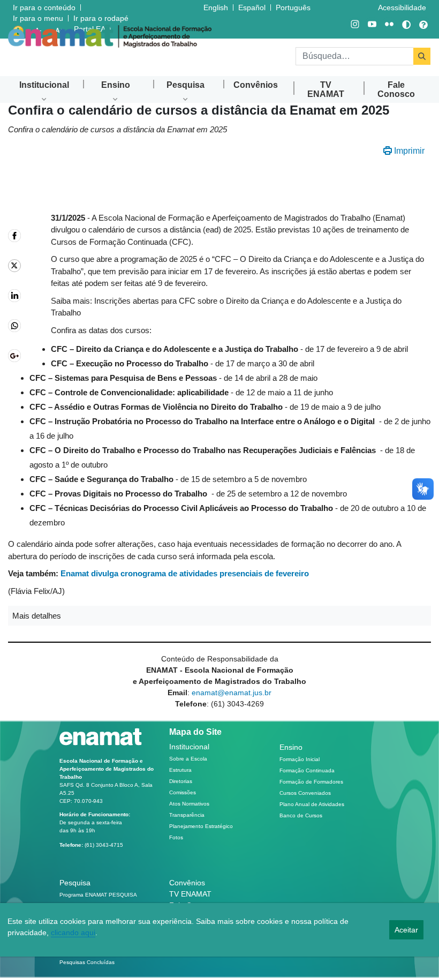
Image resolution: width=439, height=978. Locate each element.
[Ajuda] (423, 24)
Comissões (182, 792)
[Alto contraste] (406, 24)
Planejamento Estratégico (201, 826)
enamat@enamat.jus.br (231, 692)
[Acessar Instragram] (354, 24)
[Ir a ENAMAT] (109, 36)
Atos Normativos (189, 804)
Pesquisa (74, 882)
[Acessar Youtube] (372, 24)
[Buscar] (421, 56)
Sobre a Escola (188, 759)
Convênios (187, 882)
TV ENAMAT (190, 894)
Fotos (176, 837)
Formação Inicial (299, 759)
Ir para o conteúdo (44, 7)
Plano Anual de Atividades (311, 804)
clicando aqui (73, 932)
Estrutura (180, 770)
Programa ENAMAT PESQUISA (98, 895)
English (216, 7)
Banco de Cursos (300, 815)
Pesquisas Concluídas (87, 962)
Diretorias (180, 781)
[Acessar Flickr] (389, 24)
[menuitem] (44, 85)
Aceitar (406, 930)
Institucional (189, 746)
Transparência (187, 815)
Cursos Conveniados (305, 793)
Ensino (290, 747)
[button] (219, 616)
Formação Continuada (307, 770)
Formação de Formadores (311, 782)
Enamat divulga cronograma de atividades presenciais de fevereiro (184, 573)
